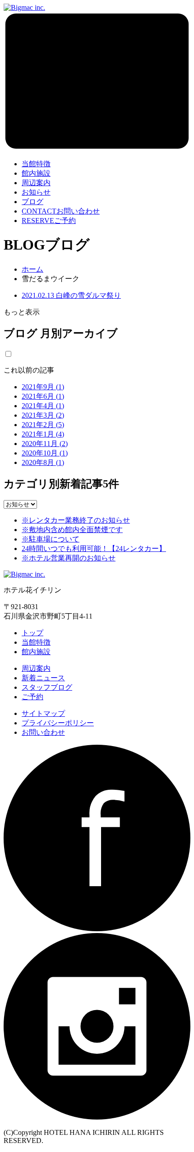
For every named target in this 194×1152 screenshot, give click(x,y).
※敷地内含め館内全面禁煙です (72, 529)
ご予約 (49, 220)
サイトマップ (43, 713)
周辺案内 (36, 668)
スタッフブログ (47, 687)
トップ (32, 633)
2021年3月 (43, 415)
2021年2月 (43, 424)
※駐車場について (50, 539)
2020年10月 (45, 453)
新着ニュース (43, 678)
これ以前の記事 (29, 370)
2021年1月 (43, 434)
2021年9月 (43, 387)
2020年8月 (43, 462)
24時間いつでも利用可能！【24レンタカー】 (94, 548)
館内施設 (36, 652)
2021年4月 (43, 406)
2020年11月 (45, 443)
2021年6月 (43, 396)
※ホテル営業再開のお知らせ (68, 558)
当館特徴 (36, 642)
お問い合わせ (61, 211)
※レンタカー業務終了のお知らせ (76, 520)
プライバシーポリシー (58, 723)
